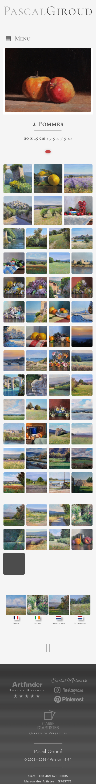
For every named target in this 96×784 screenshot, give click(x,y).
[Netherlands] (59, 605)
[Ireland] (37, 605)
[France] (16, 605)
